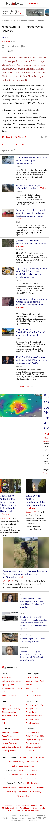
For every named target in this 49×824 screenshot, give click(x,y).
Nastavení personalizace (32, 811)
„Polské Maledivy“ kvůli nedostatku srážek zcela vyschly (31, 242)
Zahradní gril (30, 779)
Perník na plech (32, 723)
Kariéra (34, 806)
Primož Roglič (31, 692)
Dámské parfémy (26, 787)
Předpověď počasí (36, 757)
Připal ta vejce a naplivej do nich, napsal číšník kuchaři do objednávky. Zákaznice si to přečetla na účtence (31, 272)
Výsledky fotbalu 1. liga (11, 708)
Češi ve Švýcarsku (9, 743)
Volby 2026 (6, 677)
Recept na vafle (32, 719)
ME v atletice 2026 (9, 716)
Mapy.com (22, 757)
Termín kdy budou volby (12, 688)
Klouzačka (34, 774)
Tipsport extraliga (9, 712)
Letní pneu (40, 787)
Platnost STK (31, 751)
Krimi (18, 167)
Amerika (19, 366)
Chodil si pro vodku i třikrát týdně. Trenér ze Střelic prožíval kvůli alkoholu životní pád (8, 503)
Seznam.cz (33, 4)
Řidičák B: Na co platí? (35, 743)
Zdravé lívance (32, 712)
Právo (4, 37)
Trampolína (13, 774)
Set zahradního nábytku (13, 779)
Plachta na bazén (34, 770)
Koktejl (18, 280)
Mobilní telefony (33, 783)
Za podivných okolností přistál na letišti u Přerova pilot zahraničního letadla (31, 160)
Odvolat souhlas (13, 811)
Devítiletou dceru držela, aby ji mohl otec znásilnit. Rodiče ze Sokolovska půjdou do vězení (30, 212)
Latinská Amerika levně (11, 747)
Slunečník (24, 774)
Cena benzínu (32, 762)
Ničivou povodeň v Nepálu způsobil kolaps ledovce (28, 187)
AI (16, 311)
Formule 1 (6, 719)
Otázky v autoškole (34, 747)
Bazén (21, 770)
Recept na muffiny (33, 708)
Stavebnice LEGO (9, 787)
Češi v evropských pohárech (23, 766)
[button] (8, 160)
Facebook (8, 806)
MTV (22, 145)
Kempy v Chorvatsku (10, 732)
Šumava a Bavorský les (11, 740)
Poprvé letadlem (9, 736)
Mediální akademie (10, 808)
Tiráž (41, 806)
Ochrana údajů (38, 808)
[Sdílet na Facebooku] (42, 137)
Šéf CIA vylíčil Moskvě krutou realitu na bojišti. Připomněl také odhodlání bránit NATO (31, 359)
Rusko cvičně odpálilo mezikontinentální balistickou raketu (35, 500)
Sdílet (17, 46)
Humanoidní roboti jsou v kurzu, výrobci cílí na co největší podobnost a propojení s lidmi (31, 301)
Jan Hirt (29, 685)
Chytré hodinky (35, 792)
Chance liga (7, 705)
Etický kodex (25, 808)
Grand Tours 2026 (33, 695)
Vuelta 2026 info (32, 677)
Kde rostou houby (16, 762)
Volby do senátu (8, 692)
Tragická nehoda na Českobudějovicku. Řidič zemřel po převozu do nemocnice (31, 332)
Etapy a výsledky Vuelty (35, 681)
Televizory (22, 792)
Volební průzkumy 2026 (12, 681)
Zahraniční (19, 191)
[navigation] (3, 4)
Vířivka (41, 779)
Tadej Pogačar (32, 688)
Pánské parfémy (23, 796)
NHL (4, 723)
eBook (7, 46)
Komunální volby (9, 695)
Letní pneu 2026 (32, 732)
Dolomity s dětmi (9, 751)
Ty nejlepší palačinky (34, 705)
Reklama (25, 806)
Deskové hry (11, 792)
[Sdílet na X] (46, 137)
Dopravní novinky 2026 (35, 740)
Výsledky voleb (8, 685)
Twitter (17, 806)
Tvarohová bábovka (34, 716)
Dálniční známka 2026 (35, 736)
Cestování (19, 250)
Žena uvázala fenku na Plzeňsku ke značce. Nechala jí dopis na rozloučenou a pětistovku (25, 574)
